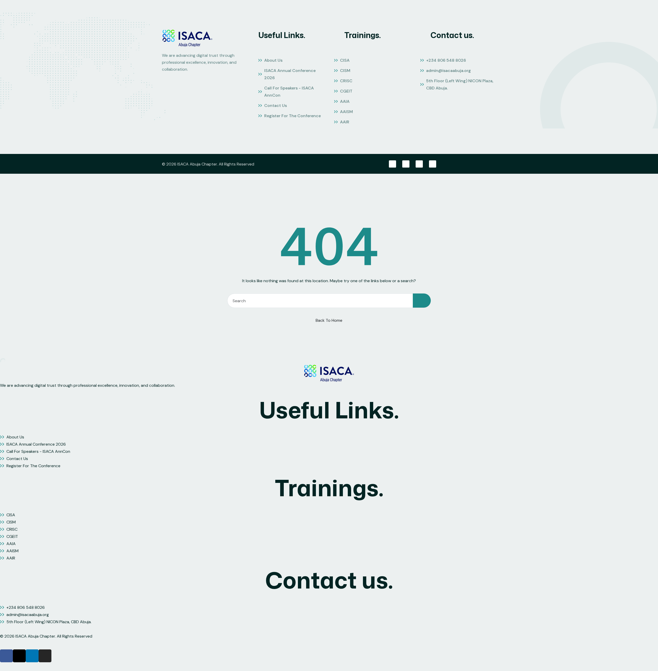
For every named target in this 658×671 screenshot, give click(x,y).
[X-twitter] (405, 164)
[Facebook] (392, 164)
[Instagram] (432, 164)
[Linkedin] (419, 164)
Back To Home (329, 320)
